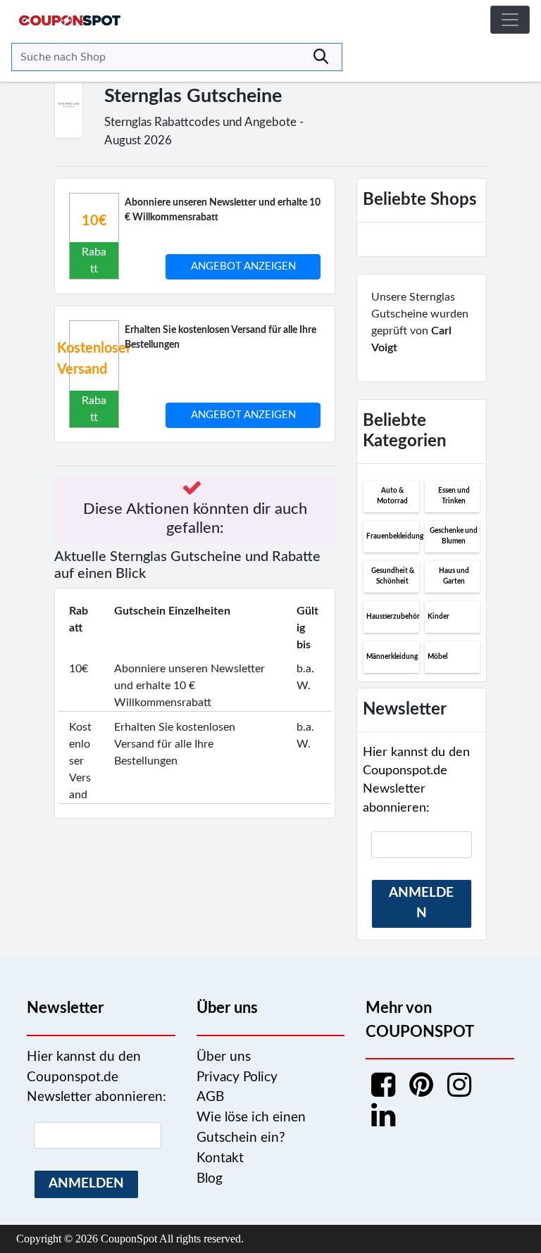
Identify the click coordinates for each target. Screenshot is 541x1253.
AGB (210, 1097)
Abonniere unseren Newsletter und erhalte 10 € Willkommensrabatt (223, 210)
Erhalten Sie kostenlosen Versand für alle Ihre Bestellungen (220, 337)
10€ (94, 221)
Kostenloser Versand (94, 359)
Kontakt (220, 1158)
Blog (210, 1178)
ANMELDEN (421, 903)
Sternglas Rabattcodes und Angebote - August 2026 (204, 131)
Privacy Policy (237, 1077)
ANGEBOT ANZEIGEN (243, 266)
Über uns (224, 1057)
